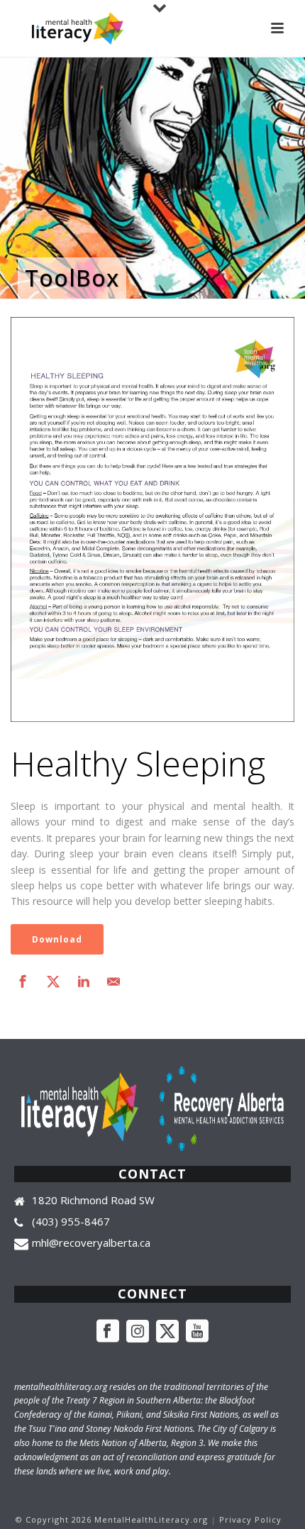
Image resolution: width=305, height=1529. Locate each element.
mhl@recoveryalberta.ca (91, 1242)
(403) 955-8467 (71, 1221)
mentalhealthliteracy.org (60, 1387)
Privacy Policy (250, 1519)
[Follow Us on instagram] (137, 1332)
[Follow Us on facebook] (107, 1332)
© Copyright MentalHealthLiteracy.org (112, 1519)
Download (57, 939)
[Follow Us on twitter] (167, 1332)
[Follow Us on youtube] (197, 1332)
